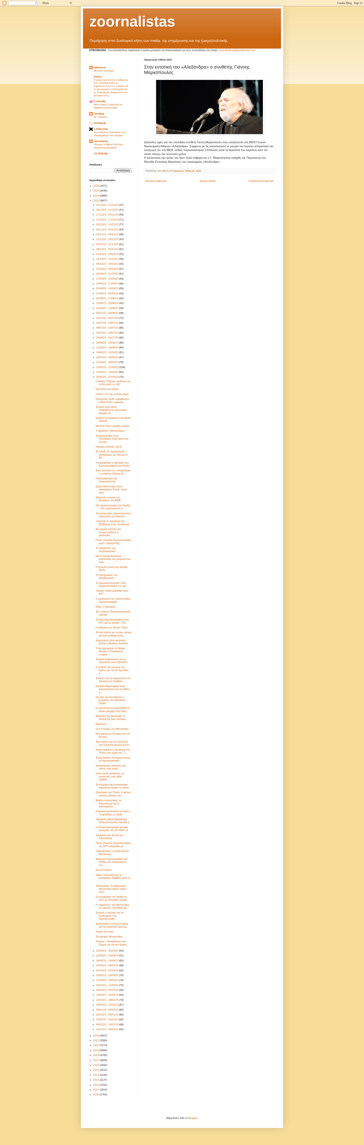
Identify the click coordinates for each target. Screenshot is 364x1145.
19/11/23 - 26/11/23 (107, 234)
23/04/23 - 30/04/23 (107, 950)
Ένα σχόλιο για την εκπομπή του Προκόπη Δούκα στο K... (113, 743)
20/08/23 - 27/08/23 (107, 298)
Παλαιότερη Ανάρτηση (261, 181)
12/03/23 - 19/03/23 (107, 980)
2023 (96, 200)
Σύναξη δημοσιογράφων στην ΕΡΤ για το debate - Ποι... (112, 621)
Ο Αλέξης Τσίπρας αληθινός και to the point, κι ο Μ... (113, 383)
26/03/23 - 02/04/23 (107, 970)
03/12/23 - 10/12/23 (107, 224)
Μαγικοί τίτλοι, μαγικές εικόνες (113, 425)
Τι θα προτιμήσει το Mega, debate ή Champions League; (110, 651)
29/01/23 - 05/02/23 (107, 1009)
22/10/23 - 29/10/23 (107, 254)
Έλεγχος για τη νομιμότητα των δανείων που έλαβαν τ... (113, 680)
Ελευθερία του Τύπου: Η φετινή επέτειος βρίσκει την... (113, 794)
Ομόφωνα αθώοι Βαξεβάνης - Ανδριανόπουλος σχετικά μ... (113, 821)
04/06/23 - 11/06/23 (107, 352)
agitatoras (100, 67)
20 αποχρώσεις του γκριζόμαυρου (107, 576)
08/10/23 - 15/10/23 (107, 263)
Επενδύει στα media (107, 389)
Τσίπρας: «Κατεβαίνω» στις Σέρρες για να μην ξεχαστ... (112, 943)
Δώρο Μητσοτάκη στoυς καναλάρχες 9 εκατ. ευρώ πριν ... (111, 489)
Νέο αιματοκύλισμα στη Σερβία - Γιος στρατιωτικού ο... (113, 507)
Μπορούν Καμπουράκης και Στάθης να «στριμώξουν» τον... (111, 862)
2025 (96, 190)
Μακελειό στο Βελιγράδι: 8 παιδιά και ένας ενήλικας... (112, 718)
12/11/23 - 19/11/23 (107, 239)
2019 (96, 1050)
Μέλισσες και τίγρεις (104, 70)
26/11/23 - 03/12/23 (107, 229)
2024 (96, 195)
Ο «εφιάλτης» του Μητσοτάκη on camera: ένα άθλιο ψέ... (112, 906)
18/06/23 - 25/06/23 (107, 342)
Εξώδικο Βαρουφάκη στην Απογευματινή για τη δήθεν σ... (112, 689)
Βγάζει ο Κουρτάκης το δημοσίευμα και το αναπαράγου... (108, 803)
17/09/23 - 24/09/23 (107, 278)
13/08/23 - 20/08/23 (107, 303)
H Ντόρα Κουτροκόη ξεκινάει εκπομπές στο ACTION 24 (112, 829)
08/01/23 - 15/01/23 (107, 1024)
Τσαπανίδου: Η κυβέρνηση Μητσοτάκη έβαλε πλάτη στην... (111, 889)
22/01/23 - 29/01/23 (107, 1014)
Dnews (98, 76)
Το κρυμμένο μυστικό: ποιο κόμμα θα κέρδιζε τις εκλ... (112, 584)
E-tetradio (100, 101)
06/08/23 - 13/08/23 (107, 308)
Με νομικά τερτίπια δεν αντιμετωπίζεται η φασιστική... (108, 532)
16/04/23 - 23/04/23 (107, 955)
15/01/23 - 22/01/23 (107, 1019)
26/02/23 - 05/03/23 (107, 990)
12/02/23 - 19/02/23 (107, 999)
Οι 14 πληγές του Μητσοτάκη (112, 728)
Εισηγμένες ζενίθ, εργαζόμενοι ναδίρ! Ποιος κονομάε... (112, 400)
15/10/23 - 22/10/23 (107, 259)
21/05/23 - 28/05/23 (107, 362)
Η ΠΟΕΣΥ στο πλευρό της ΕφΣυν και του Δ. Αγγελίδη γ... (112, 670)
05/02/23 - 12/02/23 (107, 1004)
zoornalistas (132, 21)
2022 (96, 1035)
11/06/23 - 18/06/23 (107, 347)
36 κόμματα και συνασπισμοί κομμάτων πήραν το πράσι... (113, 786)
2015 (96, 1069)
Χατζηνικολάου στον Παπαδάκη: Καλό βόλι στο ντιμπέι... (112, 438)
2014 (96, 1075)
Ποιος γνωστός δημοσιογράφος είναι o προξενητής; (113, 542)
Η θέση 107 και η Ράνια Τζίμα (112, 394)
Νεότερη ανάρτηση (155, 181)
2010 (96, 1094)
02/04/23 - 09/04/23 (107, 965)
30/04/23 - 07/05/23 (107, 376)
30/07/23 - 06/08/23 (107, 313)
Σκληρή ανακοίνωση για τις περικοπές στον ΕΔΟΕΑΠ (111, 661)
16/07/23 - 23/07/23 (107, 322)
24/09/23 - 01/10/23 (107, 273)
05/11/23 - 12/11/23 (107, 244)
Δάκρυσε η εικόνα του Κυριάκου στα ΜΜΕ (108, 499)
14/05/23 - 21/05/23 (107, 367)
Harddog (99, 113)
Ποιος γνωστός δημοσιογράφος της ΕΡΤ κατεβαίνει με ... (113, 845)
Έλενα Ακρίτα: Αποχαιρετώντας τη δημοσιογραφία (113, 759)
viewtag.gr (100, 123)
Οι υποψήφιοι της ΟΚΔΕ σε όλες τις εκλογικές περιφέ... (112, 898)
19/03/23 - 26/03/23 (107, 975)
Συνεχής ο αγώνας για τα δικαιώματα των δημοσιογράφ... (109, 915)
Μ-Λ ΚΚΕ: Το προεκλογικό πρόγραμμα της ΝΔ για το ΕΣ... (112, 454)
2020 (96, 1045)
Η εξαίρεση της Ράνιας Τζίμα (111, 627)
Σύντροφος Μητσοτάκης (109, 936)
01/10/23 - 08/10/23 (107, 268)
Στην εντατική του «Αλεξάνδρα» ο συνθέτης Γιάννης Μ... (113, 472)
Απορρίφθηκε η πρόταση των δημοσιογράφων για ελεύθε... (113, 464)
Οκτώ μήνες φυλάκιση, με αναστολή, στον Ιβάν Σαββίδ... (110, 776)
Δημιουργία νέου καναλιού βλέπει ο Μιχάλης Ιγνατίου (112, 642)
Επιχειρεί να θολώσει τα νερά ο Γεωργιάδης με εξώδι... (113, 813)
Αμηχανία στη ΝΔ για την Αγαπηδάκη (109, 837)
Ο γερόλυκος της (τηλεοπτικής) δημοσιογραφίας (113, 600)
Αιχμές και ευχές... (106, 931)
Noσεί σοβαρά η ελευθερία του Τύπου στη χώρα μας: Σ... (113, 751)
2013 (96, 1079)
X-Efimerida (101, 129)
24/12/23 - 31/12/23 (107, 209)
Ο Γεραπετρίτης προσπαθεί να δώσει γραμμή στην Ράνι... (113, 710)
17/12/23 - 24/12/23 (107, 214)
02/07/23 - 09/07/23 (107, 332)
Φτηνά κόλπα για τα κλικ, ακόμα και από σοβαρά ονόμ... (113, 634)
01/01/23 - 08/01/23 (107, 1029)
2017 (96, 1060)
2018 (96, 1055)
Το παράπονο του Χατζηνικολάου (106, 550)
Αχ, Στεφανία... (101, 117)
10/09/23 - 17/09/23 (107, 283)
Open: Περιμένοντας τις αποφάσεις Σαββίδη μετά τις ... (113, 878)
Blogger (192, 1118)
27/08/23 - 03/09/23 (107, 293)
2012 (96, 1084)
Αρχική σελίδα (207, 181)
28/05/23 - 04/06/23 (107, 357)
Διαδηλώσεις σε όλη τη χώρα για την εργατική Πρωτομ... (112, 925)
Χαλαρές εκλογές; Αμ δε (109, 446)
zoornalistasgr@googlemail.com (237, 50)
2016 (96, 1065)
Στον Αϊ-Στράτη (104, 870)
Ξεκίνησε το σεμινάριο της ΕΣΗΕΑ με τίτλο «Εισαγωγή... (113, 523)
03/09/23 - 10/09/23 (107, 288)
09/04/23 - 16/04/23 (107, 960)
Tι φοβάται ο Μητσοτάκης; (110, 430)
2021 (96, 1040)
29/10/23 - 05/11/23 (107, 249)
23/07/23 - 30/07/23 (107, 318)
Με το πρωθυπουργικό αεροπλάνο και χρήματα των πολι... (113, 559)
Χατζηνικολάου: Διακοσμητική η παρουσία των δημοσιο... (113, 515)
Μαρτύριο (101, 724)
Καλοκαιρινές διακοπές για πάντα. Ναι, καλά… (111, 767)
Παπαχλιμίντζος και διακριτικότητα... (106, 480)
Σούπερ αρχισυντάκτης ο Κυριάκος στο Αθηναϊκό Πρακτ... (110, 700)
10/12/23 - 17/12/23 (107, 219)
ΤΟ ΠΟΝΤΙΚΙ (101, 153)
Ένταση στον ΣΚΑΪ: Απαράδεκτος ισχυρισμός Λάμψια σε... (111, 410)
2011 (96, 1089)
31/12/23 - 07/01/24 (107, 205)
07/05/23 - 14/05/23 (107, 372)
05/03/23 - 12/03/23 (107, 985)
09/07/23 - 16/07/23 (107, 327)
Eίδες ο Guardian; (106, 606)
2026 (96, 185)
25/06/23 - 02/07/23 (107, 337)
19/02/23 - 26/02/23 (107, 994)
